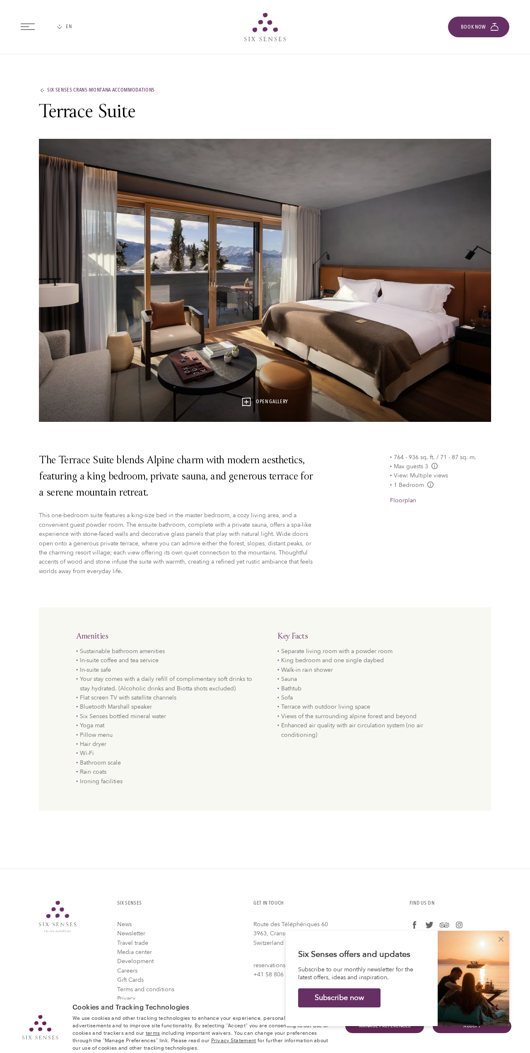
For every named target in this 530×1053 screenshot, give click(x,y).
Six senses (265, 26)
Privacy (126, 998)
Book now (473, 27)
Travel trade (132, 943)
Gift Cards (130, 980)
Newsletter (131, 933)
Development (135, 961)
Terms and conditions (145, 989)
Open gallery (272, 402)
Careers (127, 971)
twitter (429, 925)
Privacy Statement (233, 1039)
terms (153, 1032)
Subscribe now (339, 997)
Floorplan (403, 500)
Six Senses (57, 916)
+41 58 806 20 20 (276, 974)
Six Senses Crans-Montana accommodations (101, 90)
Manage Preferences (385, 1026)
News (124, 924)
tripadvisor (444, 925)
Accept (472, 1026)
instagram (459, 925)
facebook (414, 925)
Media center (134, 952)
